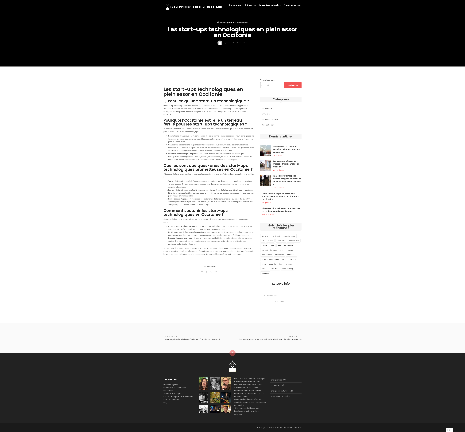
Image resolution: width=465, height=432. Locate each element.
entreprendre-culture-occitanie (237, 43)
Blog (165, 402)
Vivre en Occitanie (293, 5)
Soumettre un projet (172, 393)
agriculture (266, 236)
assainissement (289, 236)
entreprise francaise (269, 250)
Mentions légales (170, 384)
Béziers (270, 241)
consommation (293, 241)
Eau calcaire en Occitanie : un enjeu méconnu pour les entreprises (286, 149)
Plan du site (168, 390)
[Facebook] (206, 271)
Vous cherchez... (267, 80)
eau (279, 245)
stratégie (272, 264)
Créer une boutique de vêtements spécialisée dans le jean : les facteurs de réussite (280, 196)
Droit (272, 245)
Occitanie (213, 219)
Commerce (281, 241)
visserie (264, 269)
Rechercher (293, 85)
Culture (264, 245)
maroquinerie (267, 255)
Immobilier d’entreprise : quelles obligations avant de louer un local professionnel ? (287, 180)
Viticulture (274, 269)
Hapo (282, 250)
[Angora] (232, 366)
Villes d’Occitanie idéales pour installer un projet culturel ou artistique (281, 210)
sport (264, 264)
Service (293, 259)
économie (265, 273)
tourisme (289, 264)
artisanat (276, 236)
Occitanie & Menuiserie (270, 259)
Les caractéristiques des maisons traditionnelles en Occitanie (286, 164)
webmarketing (287, 269)
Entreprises (250, 5)
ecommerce (288, 245)
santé (284, 259)
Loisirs (290, 250)
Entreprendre (235, 5)
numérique (291, 255)
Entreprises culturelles (270, 5)
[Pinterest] (211, 271)
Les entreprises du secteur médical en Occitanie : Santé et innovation (270, 338)
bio (263, 241)
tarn (280, 264)
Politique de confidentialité (174, 387)
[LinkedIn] (215, 271)
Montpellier (279, 255)
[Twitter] (202, 271)
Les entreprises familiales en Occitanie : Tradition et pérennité (191, 338)
